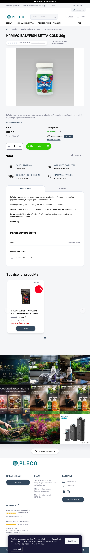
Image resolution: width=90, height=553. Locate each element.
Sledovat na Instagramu (47, 451)
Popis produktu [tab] (25, 188)
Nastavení (17, 549)
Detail (26, 328)
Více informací (39, 544)
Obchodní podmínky (13, 6)
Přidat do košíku (35, 146)
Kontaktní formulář (73, 499)
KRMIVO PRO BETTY (24, 258)
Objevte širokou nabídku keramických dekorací (42, 490)
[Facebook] (64, 491)
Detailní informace (13, 122)
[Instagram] (68, 491)
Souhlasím (72, 541)
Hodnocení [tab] (63, 188)
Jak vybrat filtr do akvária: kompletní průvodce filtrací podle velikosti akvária (45, 483)
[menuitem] (10, 23)
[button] (45, 338)
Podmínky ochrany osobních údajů (34, 6)
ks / (18, 482)
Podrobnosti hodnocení (38, 43)
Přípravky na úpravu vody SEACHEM (43, 496)
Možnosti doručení (53, 140)
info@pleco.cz (71, 481)
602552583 (71, 486)
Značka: (58, 44)
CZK (77, 6)
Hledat (55, 17)
